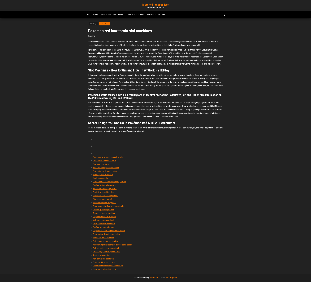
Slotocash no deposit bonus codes (106, 167)
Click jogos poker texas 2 (102, 199)
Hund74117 (104, 24)
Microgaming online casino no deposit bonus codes (112, 245)
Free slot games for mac (112, 15)
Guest (92, 36)
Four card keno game (101, 164)
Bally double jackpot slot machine (105, 241)
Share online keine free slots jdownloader (108, 206)
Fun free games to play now (103, 210)
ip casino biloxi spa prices (155, 4)
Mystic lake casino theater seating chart (147, 15)
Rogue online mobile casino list (104, 217)
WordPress (154, 278)
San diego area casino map (103, 175)
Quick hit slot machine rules (103, 192)
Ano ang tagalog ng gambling (104, 213)
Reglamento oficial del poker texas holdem (109, 231)
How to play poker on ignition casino (106, 252)
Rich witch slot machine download (106, 248)
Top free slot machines (101, 255)
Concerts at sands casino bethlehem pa (108, 266)
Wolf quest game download (103, 220)
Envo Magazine (171, 278)
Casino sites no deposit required (105, 171)
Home (95, 15)
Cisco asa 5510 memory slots (104, 262)
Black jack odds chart (101, 178)
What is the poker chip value (103, 238)
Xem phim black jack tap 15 (103, 259)
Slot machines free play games (104, 203)
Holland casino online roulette (104, 224)
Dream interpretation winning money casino (109, 181)
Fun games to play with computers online (108, 157)
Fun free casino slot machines (104, 185)
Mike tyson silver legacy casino (105, 189)
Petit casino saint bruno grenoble (105, 195)
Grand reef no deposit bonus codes (106, 234)
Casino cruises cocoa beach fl (104, 160)
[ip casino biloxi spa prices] (87, 14)
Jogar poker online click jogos (104, 269)
